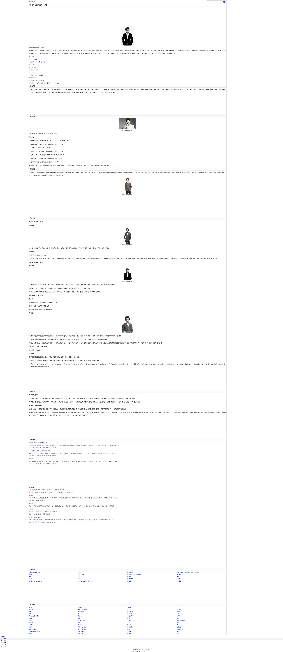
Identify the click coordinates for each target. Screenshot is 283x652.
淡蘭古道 (179, 627)
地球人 (178, 622)
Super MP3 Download (34, 631)
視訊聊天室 (130, 616)
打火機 (80, 624)
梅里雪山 (179, 574)
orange (129, 607)
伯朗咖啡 (31, 622)
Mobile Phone (81, 620)
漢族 (34, 72)
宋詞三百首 (179, 611)
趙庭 (79, 618)
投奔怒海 (129, 624)
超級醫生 (31, 618)
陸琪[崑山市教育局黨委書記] (134, 574)
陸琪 (79, 578)
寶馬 (79, 576)
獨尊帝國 (129, 613)
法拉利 (178, 578)
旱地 (30, 613)
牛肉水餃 (80, 633)
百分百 (178, 613)
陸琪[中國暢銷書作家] (34, 572)
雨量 (178, 618)
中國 (34, 67)
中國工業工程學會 (82, 609)
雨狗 (128, 629)
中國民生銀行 (81, 631)
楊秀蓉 (30, 627)
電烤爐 (129, 633)
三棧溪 (129, 620)
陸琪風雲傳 (81, 574)
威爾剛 (178, 631)
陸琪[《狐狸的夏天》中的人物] (85, 581)
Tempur (31, 609)
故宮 (178, 576)
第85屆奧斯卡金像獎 (34, 616)
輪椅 (128, 618)
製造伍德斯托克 (82, 629)
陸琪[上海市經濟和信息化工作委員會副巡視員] (188, 572)
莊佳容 (30, 633)
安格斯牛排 (130, 611)
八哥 (128, 622)
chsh (30, 620)
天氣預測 (31, 624)
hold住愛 (80, 607)
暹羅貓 (129, 581)
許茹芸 (178, 616)
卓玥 (30, 611)
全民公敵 (179, 609)
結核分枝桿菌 (32, 629)
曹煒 (30, 576)
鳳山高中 (129, 631)
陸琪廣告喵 (130, 578)
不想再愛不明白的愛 (182, 620)
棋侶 (178, 624)
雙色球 (80, 572)
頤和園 (129, 576)
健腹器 (80, 622)
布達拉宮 (179, 581)
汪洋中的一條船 (82, 627)
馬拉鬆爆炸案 (180, 629)
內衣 (128, 609)
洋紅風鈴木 (130, 627)
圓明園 (30, 578)
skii (177, 607)
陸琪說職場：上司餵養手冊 (35, 581)
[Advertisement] (72, 16)
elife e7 (31, 607)
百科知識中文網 (147, 649)
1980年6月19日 (40, 62)
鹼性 (178, 633)
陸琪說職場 (130, 572)
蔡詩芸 (80, 616)
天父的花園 (81, 611)
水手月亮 (80, 613)
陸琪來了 (31, 574)
